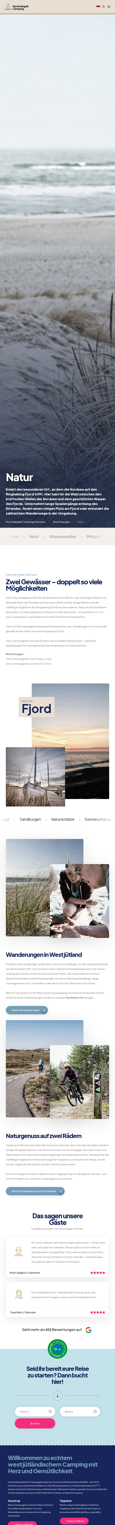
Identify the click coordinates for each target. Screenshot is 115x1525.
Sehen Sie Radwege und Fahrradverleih (34, 1191)
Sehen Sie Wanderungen (25, 1010)
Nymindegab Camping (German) (25, 521)
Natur (20, 536)
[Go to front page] (16, 7)
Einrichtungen (61, 521)
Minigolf (80, 536)
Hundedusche (74, 997)
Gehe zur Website (75, 1521)
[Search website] (102, 6)
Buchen (35, 1423)
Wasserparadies (49, 536)
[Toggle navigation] (109, 7)
